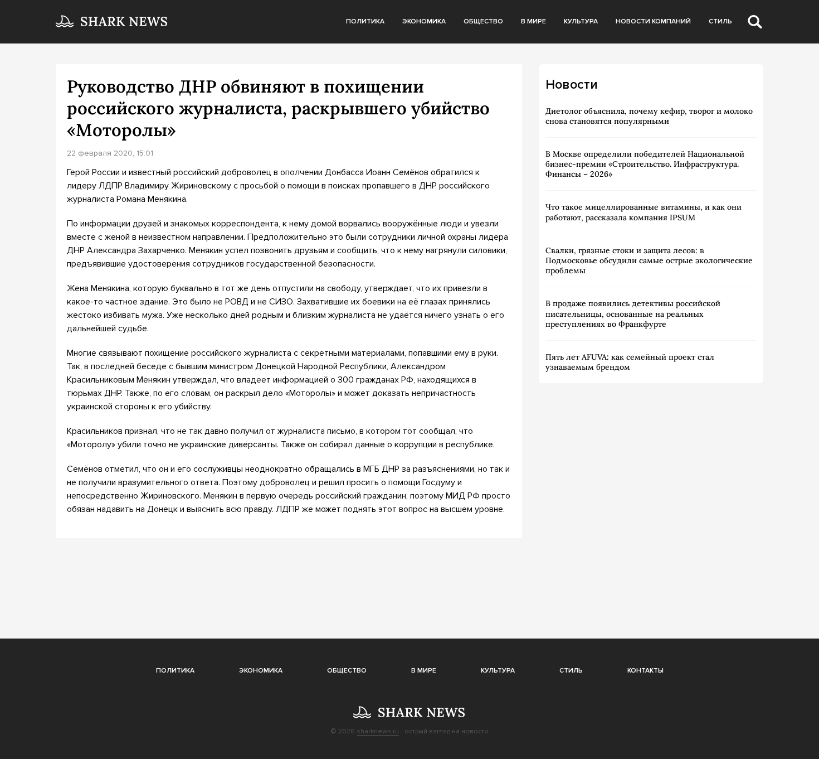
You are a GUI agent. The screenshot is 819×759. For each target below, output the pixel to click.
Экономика (424, 21)
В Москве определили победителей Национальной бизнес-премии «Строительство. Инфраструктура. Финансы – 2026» (644, 164)
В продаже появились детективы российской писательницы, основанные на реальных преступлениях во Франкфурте (632, 313)
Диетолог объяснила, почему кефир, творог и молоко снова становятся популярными (649, 116)
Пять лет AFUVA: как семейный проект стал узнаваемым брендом (629, 362)
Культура (581, 21)
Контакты (645, 670)
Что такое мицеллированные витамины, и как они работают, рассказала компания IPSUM (643, 212)
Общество (483, 21)
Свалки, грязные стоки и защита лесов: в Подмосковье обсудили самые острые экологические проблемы (649, 260)
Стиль (720, 21)
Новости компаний (653, 21)
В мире (533, 21)
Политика (365, 21)
